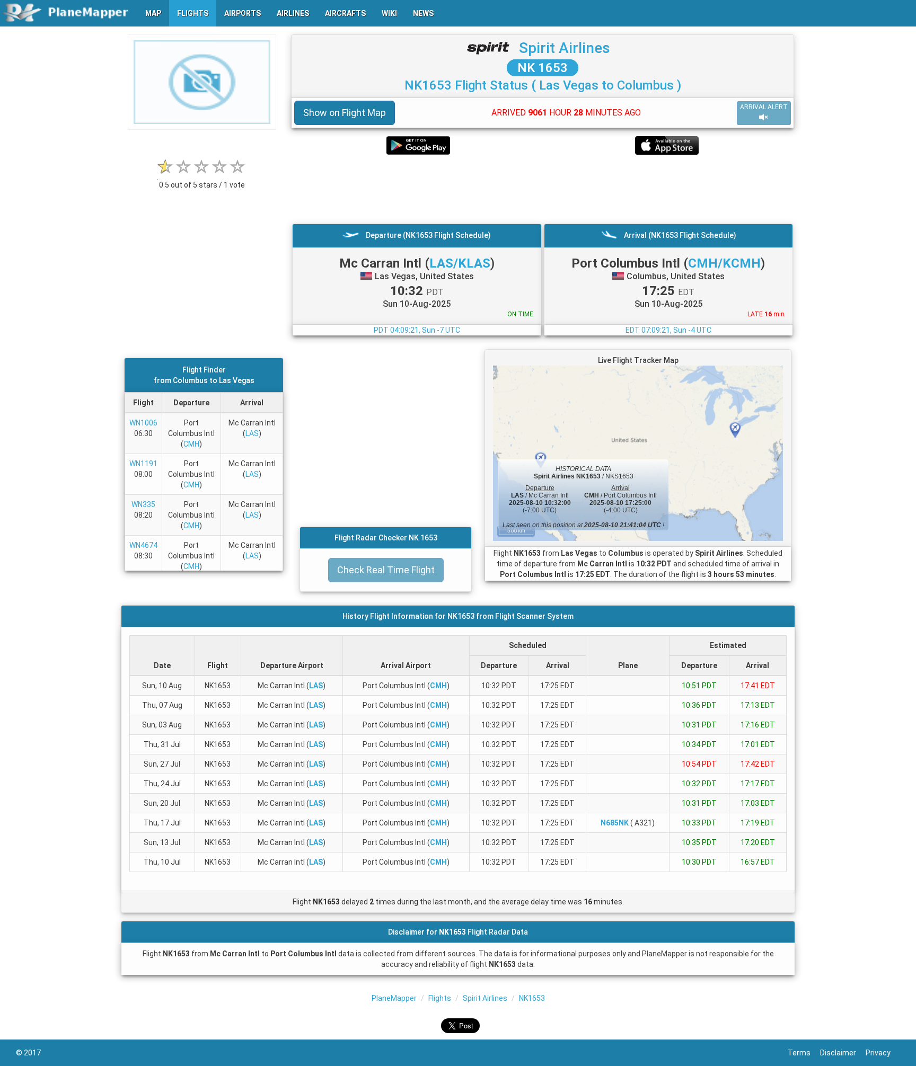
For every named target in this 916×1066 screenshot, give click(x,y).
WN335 (143, 504)
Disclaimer (843, 1053)
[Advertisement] (542, 189)
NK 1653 (542, 67)
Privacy (883, 1053)
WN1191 (143, 463)
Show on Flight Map (344, 112)
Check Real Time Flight (386, 569)
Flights (439, 998)
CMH (191, 444)
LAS (252, 433)
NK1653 (532, 998)
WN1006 (143, 423)
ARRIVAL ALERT (764, 107)
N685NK (615, 823)
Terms (804, 1053)
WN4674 (143, 545)
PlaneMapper (394, 998)
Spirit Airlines (564, 48)
